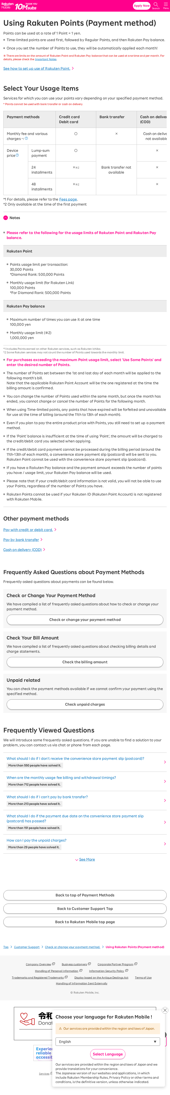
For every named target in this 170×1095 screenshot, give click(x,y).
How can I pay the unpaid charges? (36, 844)
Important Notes (46, 59)
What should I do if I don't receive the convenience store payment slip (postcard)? (75, 762)
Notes (15, 217)
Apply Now (142, 5)
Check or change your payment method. (72, 947)
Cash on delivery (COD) (22, 549)
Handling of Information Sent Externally (81, 983)
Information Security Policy (106, 971)
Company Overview (38, 964)
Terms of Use (143, 977)
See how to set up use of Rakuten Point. (36, 68)
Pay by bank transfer (21, 539)
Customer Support (27, 947)
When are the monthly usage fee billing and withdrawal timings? (61, 781)
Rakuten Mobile (8, 6)
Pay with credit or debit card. (28, 529)
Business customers (74, 964)
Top (5, 947)
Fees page (68, 199)
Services (44, 1073)
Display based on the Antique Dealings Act (101, 977)
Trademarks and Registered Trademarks (38, 977)
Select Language (108, 1054)
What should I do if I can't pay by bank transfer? (47, 800)
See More (87, 859)
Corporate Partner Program (115, 964)
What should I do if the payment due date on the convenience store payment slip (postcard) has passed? (75, 821)
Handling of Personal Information (56, 971)
